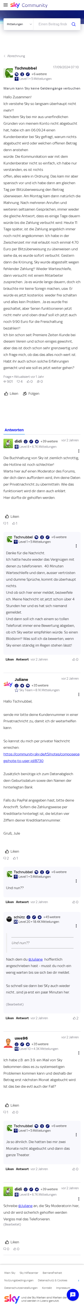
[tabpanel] (42, 845)
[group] (8, 381)
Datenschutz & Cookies (52, 1280)
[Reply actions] (76, 546)
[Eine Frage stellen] (73, 1295)
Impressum (63, 1287)
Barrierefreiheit (52, 1272)
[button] (10, 659)
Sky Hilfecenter (29, 1272)
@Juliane (35, 959)
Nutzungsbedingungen (19, 1280)
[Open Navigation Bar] (6, 5)
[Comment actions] (79, 451)
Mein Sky (9, 1272)
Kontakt (47, 1287)
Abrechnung (16, 56)
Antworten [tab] (14, 430)
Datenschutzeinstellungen (21, 1287)
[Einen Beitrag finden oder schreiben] (74, 24)
